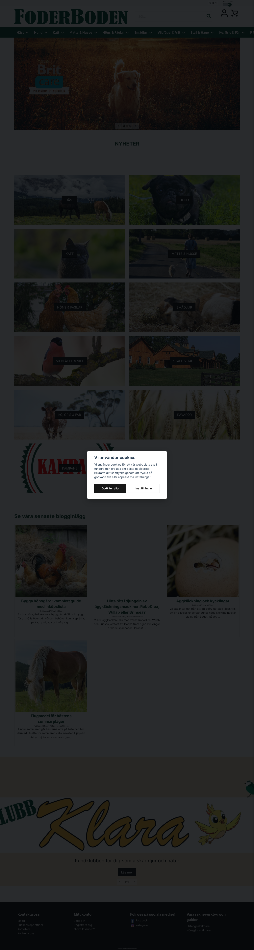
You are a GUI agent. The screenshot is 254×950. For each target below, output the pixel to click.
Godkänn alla (110, 488)
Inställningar (144, 488)
